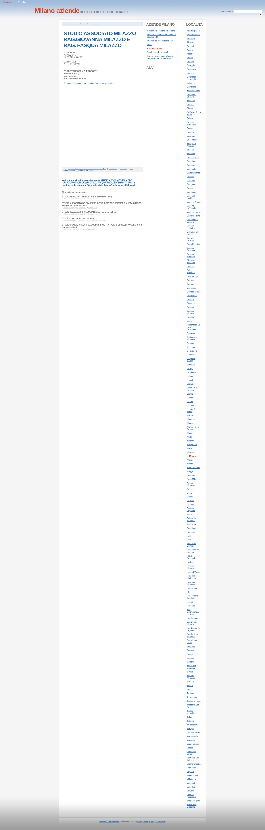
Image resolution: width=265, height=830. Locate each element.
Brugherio (191, 136)
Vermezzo (191, 768)
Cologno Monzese (191, 271)
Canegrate (191, 169)
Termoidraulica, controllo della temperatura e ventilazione (160, 57)
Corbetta (190, 280)
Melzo (189, 448)
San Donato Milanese (192, 623)
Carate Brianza (193, 173)
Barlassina (191, 69)
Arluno (190, 58)
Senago (190, 658)
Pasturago (191, 532)
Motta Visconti (193, 467)
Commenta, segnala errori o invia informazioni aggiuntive (88, 83)
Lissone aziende (69, 229)
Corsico (190, 299)
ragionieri (123, 169)
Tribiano (190, 717)
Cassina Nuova (193, 212)
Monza (190, 464)
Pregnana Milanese (191, 583)
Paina (189, 514)
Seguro (190, 654)
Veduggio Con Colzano (193, 759)
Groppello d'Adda (191, 359)
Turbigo (190, 728)
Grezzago (191, 355)
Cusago (190, 307)
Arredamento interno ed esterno (161, 31)
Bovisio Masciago (191, 123)
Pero (189, 540)
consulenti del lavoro (85, 170)
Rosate (190, 602)
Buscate (190, 150)
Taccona (190, 693)
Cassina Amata (193, 202)
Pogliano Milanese (191, 567)
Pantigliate (191, 524)
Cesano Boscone (191, 249)
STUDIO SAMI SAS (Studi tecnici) (78, 218)
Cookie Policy (161, 821)
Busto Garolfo (193, 157)
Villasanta (191, 779)
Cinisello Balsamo (191, 261)
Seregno (190, 662)
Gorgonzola (192, 351)
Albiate (190, 42)
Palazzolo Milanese (191, 519)
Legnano (190, 384)
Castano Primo (193, 216)
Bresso (190, 128)
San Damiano (193, 618)
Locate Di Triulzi (191, 410)
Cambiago (191, 161)
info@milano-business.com (109, 821)
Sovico (190, 689)
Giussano (191, 347)
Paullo (189, 536)
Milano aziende (70, 24)
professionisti (83, 24)
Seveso (190, 682)
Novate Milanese (191, 484)
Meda (189, 437)
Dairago (190, 317)
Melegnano (192, 444)
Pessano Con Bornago (193, 551)
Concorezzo (192, 276)
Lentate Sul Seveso (192, 389)
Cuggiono (191, 303)
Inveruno (191, 365)
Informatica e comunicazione (160, 41)
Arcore (190, 50)
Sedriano (191, 646)
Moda (149, 44)
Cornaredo (191, 288)
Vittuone (190, 791)
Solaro (190, 685)
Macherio (191, 415)
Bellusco (191, 83)
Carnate (190, 176)
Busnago (191, 153)
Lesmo (190, 394)
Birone (190, 108)
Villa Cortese (192, 775)
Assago (190, 61)
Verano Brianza (193, 764)
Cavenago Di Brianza (192, 220)
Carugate (191, 184)
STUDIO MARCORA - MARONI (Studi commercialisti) (87, 197)
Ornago (190, 497)
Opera (189, 493)
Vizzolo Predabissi (191, 795)
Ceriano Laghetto (191, 227)
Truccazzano (192, 725)
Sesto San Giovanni (191, 666)
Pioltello (190, 562)
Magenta (191, 419)
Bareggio (191, 65)
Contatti (23, 2)
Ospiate (190, 500)
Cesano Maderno (191, 255)
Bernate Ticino (193, 91)
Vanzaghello (192, 736)
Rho (188, 592)
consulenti (113, 169)
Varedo (190, 748)
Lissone (190, 405)
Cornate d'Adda (193, 292)
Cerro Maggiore (193, 244)
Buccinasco (192, 140)
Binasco (190, 104)
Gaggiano (191, 333)
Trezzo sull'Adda (191, 712)
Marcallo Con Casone (193, 428)
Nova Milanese (193, 479)
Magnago (191, 423)
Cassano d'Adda (191, 197)
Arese (189, 54)
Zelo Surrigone (193, 801)
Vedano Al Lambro (191, 752)
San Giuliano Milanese (192, 635)
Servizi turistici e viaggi (157, 52)
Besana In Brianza (191, 95)
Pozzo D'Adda (193, 572)
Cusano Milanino (190, 312)
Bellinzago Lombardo (191, 78)
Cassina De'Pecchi (191, 207)
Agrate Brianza (193, 34)
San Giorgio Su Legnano (193, 629)
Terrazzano (192, 697)
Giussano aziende (70, 220)
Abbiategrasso (193, 31)
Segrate (190, 650)
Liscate (190, 401)
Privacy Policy (148, 821)
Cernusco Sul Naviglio (193, 233)
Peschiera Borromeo (191, 544)
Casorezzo (191, 192)
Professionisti (81, 199)
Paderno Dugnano (191, 509)
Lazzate (190, 380)
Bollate (190, 118)
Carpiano (191, 180)
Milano (192, 456)
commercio (94, 24)
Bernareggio (192, 87)
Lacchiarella (192, 372)
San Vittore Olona (192, 641)
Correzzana (192, 295)
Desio (189, 321)
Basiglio (190, 73)
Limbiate (190, 398)
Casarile (190, 188)
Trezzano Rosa (193, 701)
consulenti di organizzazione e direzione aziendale (87, 169)
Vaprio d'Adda (193, 744)
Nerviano (191, 475)
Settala (190, 672)
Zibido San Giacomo (191, 805)
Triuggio (190, 721)
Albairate (191, 38)
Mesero (190, 452)
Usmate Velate (193, 732)
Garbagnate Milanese (192, 338)
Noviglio (190, 489)
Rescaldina (192, 588)
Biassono (191, 100)
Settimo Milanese (191, 676)
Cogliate (190, 266)
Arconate (191, 46)
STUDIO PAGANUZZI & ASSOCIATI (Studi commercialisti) (89, 212)
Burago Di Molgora (191, 144)
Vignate (190, 771)
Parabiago (191, 528)
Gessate (190, 343)
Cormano (191, 284)
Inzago (190, 368)
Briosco (190, 132)
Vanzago (191, 740)
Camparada (192, 165)
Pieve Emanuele (191, 557)
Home (7, 2)
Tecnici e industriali (98, 220)
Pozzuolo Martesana (191, 577)
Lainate (190, 376)
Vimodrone (191, 787)
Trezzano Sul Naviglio (193, 706)
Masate (190, 433)
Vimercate (191, 783)
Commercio (92, 199)
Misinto (190, 460)
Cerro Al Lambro (190, 239)
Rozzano (191, 606)
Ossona (190, 504)
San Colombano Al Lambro (193, 611)
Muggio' (190, 471)
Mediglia (190, 441)
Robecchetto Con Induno (192, 597)
